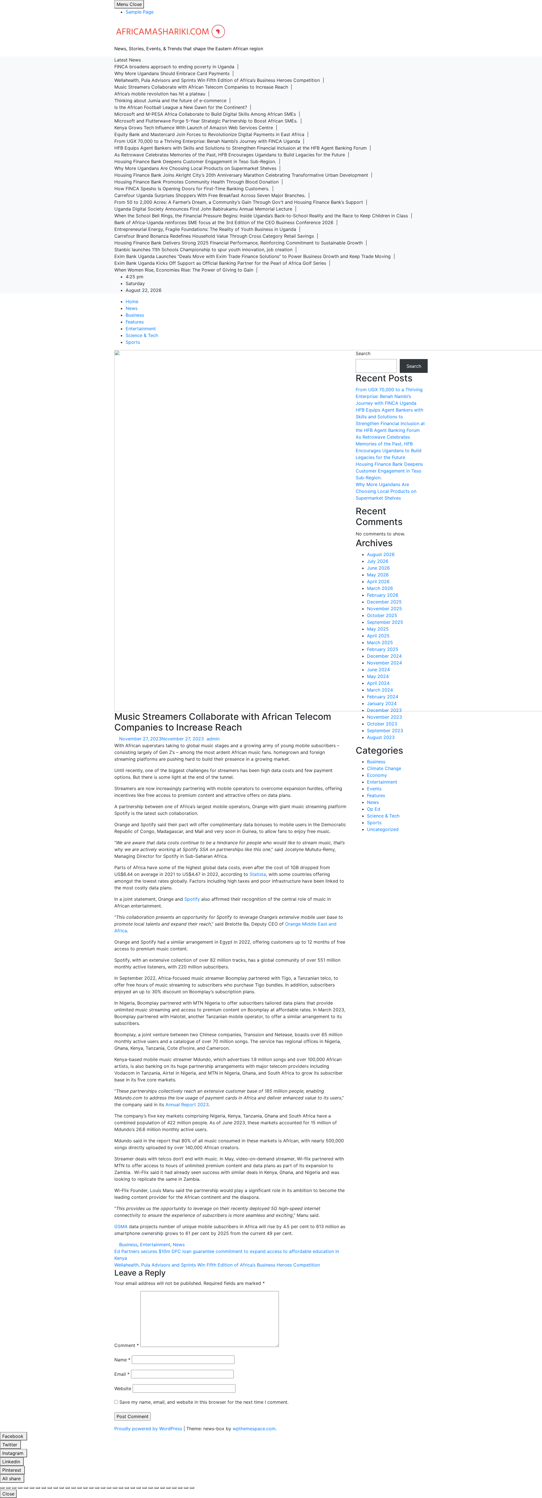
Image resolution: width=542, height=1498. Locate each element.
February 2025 (382, 649)
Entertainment (141, 328)
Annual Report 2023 (187, 1104)
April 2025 (378, 635)
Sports (133, 342)
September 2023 (385, 730)
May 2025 (378, 629)
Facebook (13, 1436)
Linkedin (11, 1461)
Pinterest (12, 1470)
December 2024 (384, 656)
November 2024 (384, 663)
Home (132, 301)
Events (374, 788)
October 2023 (382, 724)
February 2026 (382, 595)
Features (135, 322)
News (131, 308)
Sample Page (140, 12)
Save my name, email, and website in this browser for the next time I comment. (204, 1402)
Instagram (13, 1453)
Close (8, 1494)
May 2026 (378, 575)
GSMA (121, 1226)
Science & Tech (142, 335)
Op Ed (373, 809)
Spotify (192, 899)
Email (122, 1374)
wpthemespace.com (254, 1428)
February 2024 (382, 696)
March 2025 (380, 642)
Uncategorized (383, 829)
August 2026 (381, 554)
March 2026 (380, 588)
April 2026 (378, 581)
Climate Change (384, 768)
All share (12, 1478)
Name (122, 1360)
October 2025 (382, 615)
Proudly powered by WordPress (148, 1428)
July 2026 (377, 561)
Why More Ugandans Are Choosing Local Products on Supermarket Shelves (386, 491)
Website (122, 1388)
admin (213, 739)
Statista (258, 874)
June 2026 (378, 568)
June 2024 (378, 669)
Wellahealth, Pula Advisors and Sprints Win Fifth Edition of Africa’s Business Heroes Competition (217, 1265)
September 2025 (385, 622)
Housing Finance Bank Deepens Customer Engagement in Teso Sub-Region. (389, 470)
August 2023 (381, 737)
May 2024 (378, 676)
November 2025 (384, 608)
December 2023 (384, 710)
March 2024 (380, 690)
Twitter (10, 1444)
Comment (126, 1345)
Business (135, 315)
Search (363, 353)
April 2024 (378, 683)
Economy (377, 775)
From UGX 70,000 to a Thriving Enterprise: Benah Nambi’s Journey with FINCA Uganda (389, 396)
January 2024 (382, 703)
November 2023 (384, 717)
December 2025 (384, 602)
